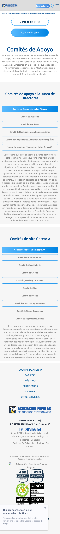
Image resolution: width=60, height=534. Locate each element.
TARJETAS (30, 375)
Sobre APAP (16, 433)
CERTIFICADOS (30, 386)
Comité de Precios (30, 296)
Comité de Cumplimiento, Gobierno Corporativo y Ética (30, 140)
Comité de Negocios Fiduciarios (30, 319)
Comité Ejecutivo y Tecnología (29, 280)
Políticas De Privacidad (24, 443)
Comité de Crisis (30, 288)
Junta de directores (30, 21)
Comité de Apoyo (30, 32)
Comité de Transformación (29, 257)
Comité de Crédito (30, 273)
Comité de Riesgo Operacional (29, 311)
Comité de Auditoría (30, 117)
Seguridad (30, 433)
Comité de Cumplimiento (30, 265)
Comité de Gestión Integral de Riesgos (30, 109)
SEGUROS (30, 391)
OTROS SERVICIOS (30, 397)
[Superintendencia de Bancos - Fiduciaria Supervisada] (37, 476)
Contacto (35, 440)
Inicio (3, 13)
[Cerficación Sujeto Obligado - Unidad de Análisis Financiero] (30, 465)
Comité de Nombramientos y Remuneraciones (30, 132)
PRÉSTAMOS (30, 380)
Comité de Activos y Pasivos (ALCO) (29, 250)
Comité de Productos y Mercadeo (30, 303)
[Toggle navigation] (57, 5)
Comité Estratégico (30, 124)
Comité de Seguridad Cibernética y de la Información (30, 147)
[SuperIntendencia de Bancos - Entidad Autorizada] (23, 476)
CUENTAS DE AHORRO (30, 369)
